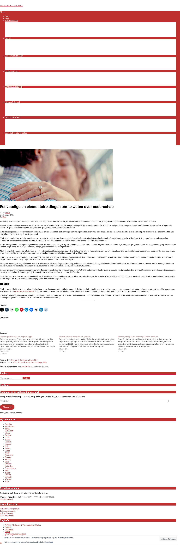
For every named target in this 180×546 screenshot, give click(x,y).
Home (7, 532)
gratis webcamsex (7, 515)
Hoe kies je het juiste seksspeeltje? (24, 360)
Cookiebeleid (49, 542)
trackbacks (26, 366)
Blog (4, 217)
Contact (8, 527)
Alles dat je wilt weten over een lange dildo (30, 362)
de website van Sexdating (24, 291)
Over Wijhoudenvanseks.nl (15, 534)
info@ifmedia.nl (6, 499)
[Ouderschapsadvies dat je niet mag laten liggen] (29, 345)
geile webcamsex (6, 513)
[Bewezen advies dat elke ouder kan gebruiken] (88, 344)
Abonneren (7, 407)
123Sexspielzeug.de (7, 511)
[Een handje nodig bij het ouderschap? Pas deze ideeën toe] (147, 344)
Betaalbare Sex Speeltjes (9, 509)
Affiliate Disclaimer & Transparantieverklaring (23, 525)
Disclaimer (9, 529)
